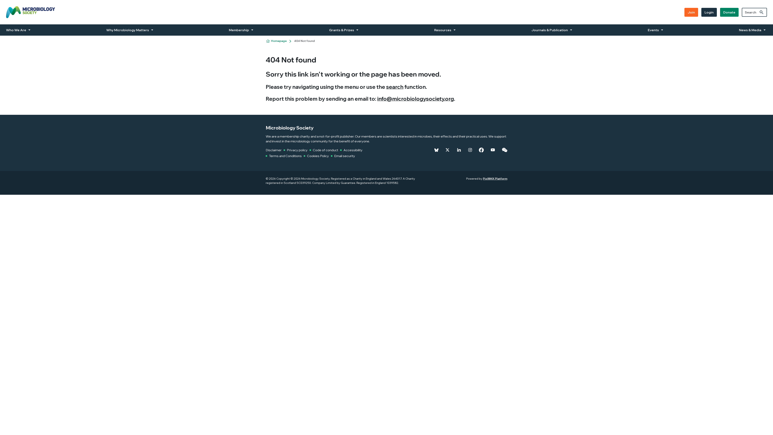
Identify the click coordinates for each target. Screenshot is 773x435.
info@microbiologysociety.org (415, 98)
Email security (344, 156)
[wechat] (504, 150)
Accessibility (353, 150)
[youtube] (492, 150)
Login (709, 12)
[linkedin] (459, 150)
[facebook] (481, 150)
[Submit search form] (761, 12)
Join (691, 12)
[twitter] (447, 150)
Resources (442, 30)
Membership (239, 30)
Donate (729, 12)
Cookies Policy (318, 156)
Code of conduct (325, 150)
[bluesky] (436, 150)
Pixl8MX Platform (495, 178)
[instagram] (470, 150)
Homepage (279, 41)
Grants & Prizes (341, 30)
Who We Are (16, 30)
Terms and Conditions (285, 156)
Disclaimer (274, 150)
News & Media (750, 30)
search (394, 87)
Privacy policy (297, 150)
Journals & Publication (549, 30)
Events (653, 30)
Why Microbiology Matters (127, 30)
